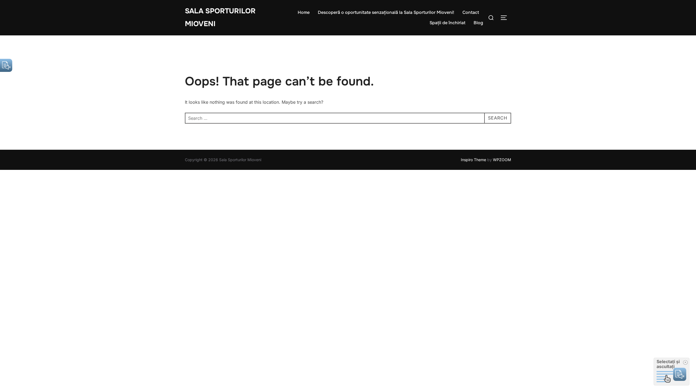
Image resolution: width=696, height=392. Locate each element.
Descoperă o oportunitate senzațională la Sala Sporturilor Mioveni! (386, 12)
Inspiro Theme (473, 159)
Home (304, 12)
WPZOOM (502, 159)
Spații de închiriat (447, 23)
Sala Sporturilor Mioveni (220, 17)
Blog (478, 23)
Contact (470, 12)
